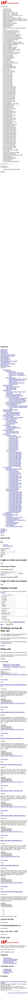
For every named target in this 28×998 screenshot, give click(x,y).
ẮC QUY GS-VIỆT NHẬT (12, 397)
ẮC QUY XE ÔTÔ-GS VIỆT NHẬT (18, 400)
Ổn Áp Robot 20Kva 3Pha (15, 499)
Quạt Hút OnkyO (10, 521)
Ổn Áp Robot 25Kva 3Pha (15, 500)
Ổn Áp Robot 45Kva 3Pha (15, 507)
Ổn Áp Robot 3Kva (13, 481)
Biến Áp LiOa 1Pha (10, 371)
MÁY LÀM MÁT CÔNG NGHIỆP (11, 415)
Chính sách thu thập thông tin (10, 963)
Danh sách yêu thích (8, 971)
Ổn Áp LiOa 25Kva (13, 441)
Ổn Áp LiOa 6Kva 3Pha (14, 465)
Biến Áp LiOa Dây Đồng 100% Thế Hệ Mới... (12, 891)
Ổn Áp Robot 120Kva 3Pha (15, 494)
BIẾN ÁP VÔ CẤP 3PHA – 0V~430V (18, 379)
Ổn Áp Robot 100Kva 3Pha (15, 491)
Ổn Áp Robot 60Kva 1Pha (15, 486)
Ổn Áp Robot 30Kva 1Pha (15, 480)
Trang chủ (5, 544)
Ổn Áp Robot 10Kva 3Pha (15, 493)
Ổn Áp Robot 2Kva (13, 479)
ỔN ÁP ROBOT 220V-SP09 (13, 489)
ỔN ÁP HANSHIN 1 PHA (12, 431)
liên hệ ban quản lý (7, 643)
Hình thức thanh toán (8, 961)
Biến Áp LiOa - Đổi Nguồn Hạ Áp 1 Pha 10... (12, 764)
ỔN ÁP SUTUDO (7, 513)
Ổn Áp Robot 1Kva (13, 475)
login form (3, 592)
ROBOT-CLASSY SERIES (12, 512)
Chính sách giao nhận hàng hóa (10, 959)
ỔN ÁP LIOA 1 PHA (11, 435)
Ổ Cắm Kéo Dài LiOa (11, 426)
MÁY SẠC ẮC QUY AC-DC (10, 418)
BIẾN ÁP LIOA (7, 370)
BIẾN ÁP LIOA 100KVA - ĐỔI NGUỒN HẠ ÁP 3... (13, 815)
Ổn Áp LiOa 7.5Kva (14, 449)
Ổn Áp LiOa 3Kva (13, 445)
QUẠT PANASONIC (11, 523)
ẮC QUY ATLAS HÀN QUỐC (13, 394)
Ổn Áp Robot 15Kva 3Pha (15, 497)
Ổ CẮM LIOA (6, 425)
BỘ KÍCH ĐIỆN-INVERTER (10, 409)
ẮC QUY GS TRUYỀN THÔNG (17, 399)
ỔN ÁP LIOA (6, 434)
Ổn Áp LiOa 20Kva (13, 440)
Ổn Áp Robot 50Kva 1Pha (15, 484)
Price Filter (3, 549)
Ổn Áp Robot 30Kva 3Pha (15, 503)
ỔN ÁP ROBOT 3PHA (11, 490)
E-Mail (3, 602)
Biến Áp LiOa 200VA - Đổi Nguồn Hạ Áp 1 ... (12, 840)
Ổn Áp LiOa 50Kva (13, 447)
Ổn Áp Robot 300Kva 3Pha (15, 502)
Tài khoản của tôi (7, 969)
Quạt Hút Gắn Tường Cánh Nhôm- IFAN (15, 520)
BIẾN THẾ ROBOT (8, 385)
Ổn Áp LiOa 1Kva (13, 439)
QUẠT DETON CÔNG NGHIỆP (14, 517)
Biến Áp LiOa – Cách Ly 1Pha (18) (11, 664)
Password (3, 573)
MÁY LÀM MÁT (7, 411)
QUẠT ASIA (9, 516)
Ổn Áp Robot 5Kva (13, 485)
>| (3, 914)
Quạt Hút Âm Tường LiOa (12, 518)
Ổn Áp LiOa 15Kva (13, 438)
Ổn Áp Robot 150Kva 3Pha (15, 495)
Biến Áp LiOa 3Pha (10, 377)
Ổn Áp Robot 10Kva (14, 471)
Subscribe (4, 618)
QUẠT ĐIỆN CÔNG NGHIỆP (10, 515)
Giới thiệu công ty (7, 958)
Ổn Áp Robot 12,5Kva (14, 472)
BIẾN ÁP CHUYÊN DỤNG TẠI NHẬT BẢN (12, 738)
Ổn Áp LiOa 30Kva (13, 444)
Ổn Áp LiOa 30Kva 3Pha (15, 459)
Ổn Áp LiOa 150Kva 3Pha (15, 454)
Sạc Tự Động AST (10, 423)
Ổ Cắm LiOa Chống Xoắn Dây (13, 427)
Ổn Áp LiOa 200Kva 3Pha (15, 457)
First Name (4, 596)
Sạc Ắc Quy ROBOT (11, 421)
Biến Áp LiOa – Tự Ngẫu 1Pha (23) (11, 665)
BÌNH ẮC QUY (7, 390)
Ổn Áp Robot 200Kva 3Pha (15, 498)
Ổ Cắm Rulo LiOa (10, 429)
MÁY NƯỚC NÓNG (8, 416)
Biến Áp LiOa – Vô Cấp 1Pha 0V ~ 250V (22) (14, 667)
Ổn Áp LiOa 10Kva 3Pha (15, 453)
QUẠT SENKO (10, 525)
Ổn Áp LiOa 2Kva (13, 443)
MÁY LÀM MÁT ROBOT (12, 413)
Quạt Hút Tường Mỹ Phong (12, 522)
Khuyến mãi (6, 973)
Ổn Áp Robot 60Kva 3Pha (15, 508)
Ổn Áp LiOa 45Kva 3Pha (15, 462)
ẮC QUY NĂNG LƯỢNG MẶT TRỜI (15, 402)
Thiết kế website (4, 990)
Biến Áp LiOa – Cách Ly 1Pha (16, 372)
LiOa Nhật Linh (4, 679)
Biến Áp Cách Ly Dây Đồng (12, 386)
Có (4, 620)
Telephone (4, 605)
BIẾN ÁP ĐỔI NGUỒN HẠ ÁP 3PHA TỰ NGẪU (16, 383)
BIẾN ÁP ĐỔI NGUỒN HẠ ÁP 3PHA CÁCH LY (16, 381)
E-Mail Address (4, 572)
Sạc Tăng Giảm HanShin (12, 422)
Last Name (4, 599)
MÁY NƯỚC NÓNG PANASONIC (14, 417)
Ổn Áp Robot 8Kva (13, 488)
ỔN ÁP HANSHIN (7, 430)
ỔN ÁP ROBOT (7, 467)
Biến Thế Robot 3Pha (11, 389)
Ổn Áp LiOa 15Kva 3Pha (15, 456)
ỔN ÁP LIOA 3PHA (11, 450)
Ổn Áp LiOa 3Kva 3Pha (14, 461)
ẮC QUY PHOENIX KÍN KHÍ (13, 403)
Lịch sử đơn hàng (7, 970)
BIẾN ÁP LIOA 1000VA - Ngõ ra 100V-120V (12, 790)
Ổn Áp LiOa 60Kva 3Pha (15, 463)
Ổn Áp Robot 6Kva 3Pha (15, 509)
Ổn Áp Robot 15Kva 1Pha (15, 473)
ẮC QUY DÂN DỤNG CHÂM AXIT (18, 398)
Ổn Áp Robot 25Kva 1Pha (15, 477)
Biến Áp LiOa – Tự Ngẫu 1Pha (16, 373)
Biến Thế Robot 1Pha (11, 388)
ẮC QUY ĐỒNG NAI (11, 404)
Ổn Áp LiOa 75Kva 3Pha (15, 466)
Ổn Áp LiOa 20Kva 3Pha (15, 458)
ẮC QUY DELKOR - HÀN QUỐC (14, 395)
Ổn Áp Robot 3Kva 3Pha (15, 504)
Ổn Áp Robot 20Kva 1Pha (15, 476)
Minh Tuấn (16, 990)
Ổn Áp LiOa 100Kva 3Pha (15, 452)
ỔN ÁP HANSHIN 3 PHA (12, 432)
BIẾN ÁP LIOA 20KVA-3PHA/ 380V (10, 865)
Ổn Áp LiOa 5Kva (13, 448)
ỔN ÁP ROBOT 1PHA (11, 470)
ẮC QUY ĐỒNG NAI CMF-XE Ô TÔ (18, 406)
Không (8, 620)
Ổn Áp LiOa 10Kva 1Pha (15, 436)
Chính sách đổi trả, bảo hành (9, 960)
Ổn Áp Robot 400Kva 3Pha (15, 506)
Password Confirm (6, 613)
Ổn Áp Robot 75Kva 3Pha (15, 511)
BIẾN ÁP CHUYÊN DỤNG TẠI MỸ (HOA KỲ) (12, 712)
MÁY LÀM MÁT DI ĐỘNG (13, 412)
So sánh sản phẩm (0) (5, 669)
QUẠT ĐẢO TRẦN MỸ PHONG (14, 526)
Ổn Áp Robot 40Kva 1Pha (15, 482)
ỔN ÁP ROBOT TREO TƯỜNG (14, 468)
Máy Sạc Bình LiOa (11, 420)
